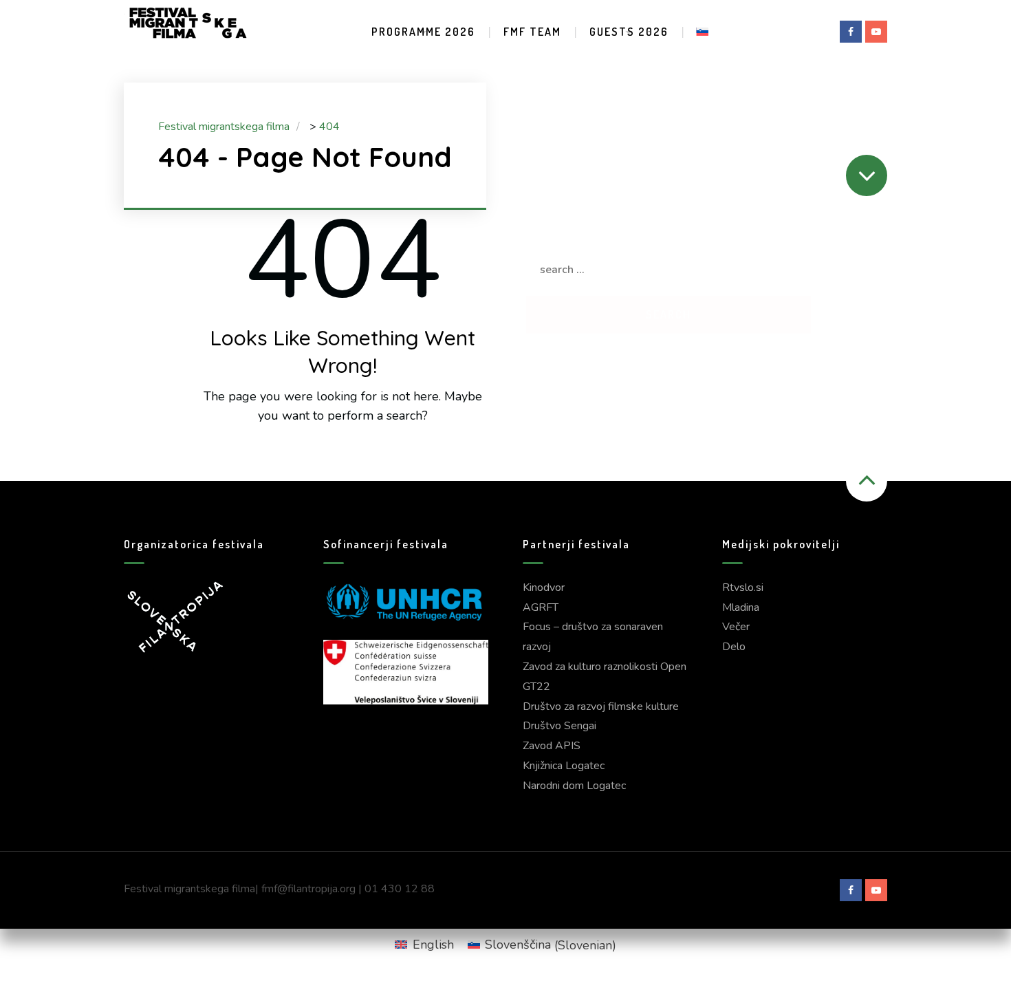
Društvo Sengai (559, 725)
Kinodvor (544, 587)
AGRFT (540, 607)
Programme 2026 (423, 32)
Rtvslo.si (742, 587)
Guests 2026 (628, 32)
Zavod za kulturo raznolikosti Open (604, 666)
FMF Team (532, 32)
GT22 (536, 686)
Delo (734, 646)
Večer (736, 626)
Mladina (740, 607)
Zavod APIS (551, 745)
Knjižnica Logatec (564, 765)
